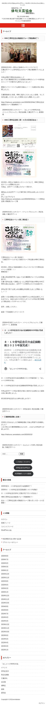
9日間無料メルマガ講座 (23, 474)
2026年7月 (4, 559)
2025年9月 (4, 581)
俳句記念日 (27, 409)
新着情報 (14, 325)
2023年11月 (5, 628)
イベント (4, 667)
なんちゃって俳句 (29, 445)
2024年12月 (5, 595)
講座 (2, 689)
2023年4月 (4, 642)
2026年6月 (4, 563)
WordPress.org (6, 530)
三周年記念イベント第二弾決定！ (16, 220)
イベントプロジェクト (10, 112)
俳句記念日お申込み (23, 468)
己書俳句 (4, 678)
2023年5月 (4, 639)
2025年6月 (4, 585)
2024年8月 (4, 610)
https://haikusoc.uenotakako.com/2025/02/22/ (16, 434)
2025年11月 (5, 577)
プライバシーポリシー (10, 542)
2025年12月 (5, 574)
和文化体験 (22, 112)
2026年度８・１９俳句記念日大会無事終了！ (16, 486)
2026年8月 (4, 556)
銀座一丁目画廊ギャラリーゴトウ (12, 312)
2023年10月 (5, 632)
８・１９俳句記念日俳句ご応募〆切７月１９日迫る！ (19, 493)
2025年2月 (4, 588)
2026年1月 (4, 570)
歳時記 (3, 685)
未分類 (3, 682)
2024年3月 (4, 621)
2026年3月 (4, 567)
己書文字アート (32, 112)
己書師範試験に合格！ (12, 417)
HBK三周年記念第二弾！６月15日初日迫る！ (21, 120)
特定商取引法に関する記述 (12, 539)
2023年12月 (5, 624)
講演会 (3, 693)
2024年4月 (4, 617)
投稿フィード (5, 523)
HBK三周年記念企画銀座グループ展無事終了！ (21, 38)
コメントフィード (7, 526)
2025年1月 (4, 592)
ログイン (4, 519)
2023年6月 (4, 635)
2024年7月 (4, 614)
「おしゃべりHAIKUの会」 (32, 110)
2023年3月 (4, 646)
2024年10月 (5, 603)
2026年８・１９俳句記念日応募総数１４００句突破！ (19, 490)
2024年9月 (4, 606)
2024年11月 (5, 599)
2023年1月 (4, 650)
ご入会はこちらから (23, 462)
